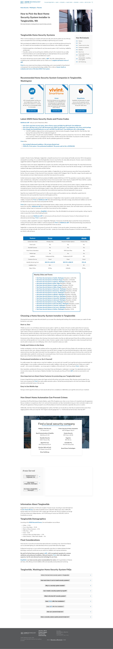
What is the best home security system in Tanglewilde (55, 575)
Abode (83, 238)
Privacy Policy (58, 631)
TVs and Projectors (49, 2)
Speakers (62, 2)
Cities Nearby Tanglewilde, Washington (30, 483)
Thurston (39, 7)
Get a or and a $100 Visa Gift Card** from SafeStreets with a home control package (57, 127)
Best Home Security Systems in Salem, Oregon (49, 287)
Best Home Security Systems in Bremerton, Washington (51, 291)
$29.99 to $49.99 (50, 262)
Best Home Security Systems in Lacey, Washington (50, 302)
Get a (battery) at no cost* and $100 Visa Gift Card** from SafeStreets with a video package (54, 129)
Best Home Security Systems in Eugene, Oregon (49, 285)
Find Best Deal (32, 110)
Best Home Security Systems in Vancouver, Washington (51, 296)
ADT (48, 58)
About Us (48, 639)
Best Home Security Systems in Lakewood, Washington (51, 300)
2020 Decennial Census (35, 522)
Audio (57, 2)
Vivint (22, 141)
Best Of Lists (88, 2)
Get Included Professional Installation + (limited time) (41, 144)
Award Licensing (42, 635)
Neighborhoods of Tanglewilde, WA (30, 476)
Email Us (64, 639)
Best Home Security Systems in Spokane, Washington (51, 281)
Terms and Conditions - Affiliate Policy (62, 632)
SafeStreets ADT (25, 122)
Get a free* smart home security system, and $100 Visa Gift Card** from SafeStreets (52, 125)
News (81, 2)
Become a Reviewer (57, 640)
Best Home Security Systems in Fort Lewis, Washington (51, 307)
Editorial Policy (42, 634)
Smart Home (69, 2)
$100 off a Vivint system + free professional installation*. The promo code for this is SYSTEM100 (49, 146)
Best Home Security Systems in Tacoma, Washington (50, 292)
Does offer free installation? (55, 606)
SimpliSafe (44, 211)
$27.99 (65, 262)
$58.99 (71, 262)
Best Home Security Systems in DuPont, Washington (50, 309)
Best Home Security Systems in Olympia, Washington (51, 294)
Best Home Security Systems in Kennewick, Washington (51, 289)
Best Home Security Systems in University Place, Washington (53, 303)
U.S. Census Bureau (27, 509)
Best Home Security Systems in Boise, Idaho (48, 283)
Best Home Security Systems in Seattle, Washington (50, 278)
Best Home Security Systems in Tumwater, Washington (51, 305)
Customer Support (43, 632)
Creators (76, 2)
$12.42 (84, 262)
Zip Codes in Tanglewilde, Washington (30, 489)
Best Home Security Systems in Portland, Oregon (50, 280)
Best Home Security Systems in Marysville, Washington (51, 298)
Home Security (24, 7)
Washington (33, 7)
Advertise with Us (43, 631)
